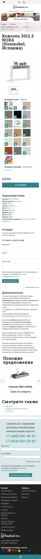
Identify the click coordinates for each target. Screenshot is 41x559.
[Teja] (6, 153)
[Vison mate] (6, 117)
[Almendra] (15, 144)
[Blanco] (6, 108)
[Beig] (6, 144)
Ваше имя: (5, 446)
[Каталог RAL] (6, 162)
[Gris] (24, 153)
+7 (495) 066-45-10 (13, 11)
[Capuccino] (24, 144)
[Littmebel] (20, 7)
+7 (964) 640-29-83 (27, 11)
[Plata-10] (24, 117)
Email (4, 253)
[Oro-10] (15, 135)
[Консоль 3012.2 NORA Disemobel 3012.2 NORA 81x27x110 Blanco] (20, 69)
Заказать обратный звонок (20, 475)
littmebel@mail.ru (25, 316)
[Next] (38, 380)
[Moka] (24, 126)
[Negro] (15, 117)
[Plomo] (15, 153)
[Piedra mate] (6, 135)
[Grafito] (24, 135)
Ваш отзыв (6, 261)
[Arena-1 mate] (24, 108)
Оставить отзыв (11, 281)
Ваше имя (6, 244)
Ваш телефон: (6, 454)
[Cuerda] (6, 126)
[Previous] (2, 380)
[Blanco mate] (15, 108)
